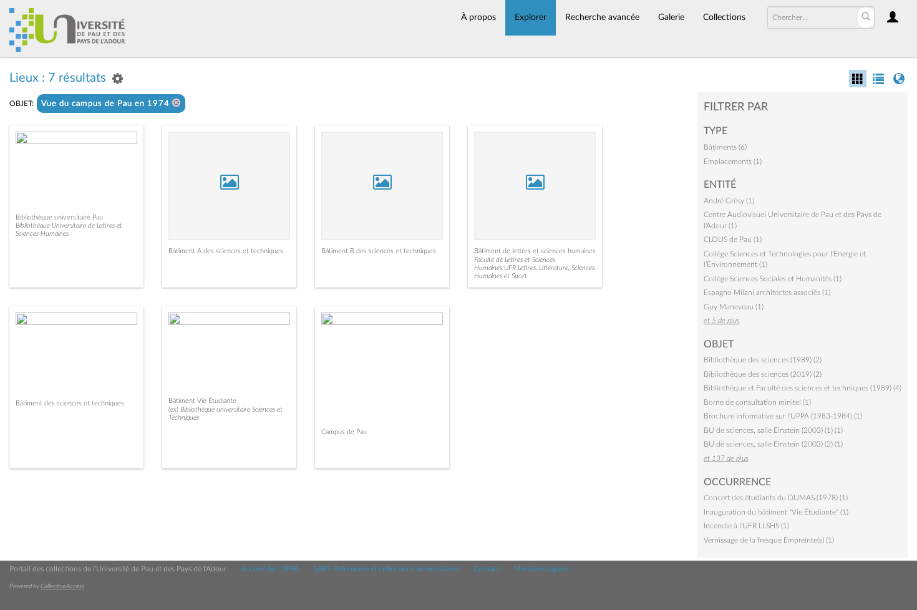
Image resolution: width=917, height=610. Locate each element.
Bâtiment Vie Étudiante (202, 400)
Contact (486, 569)
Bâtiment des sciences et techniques (70, 403)
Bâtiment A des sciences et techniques (225, 251)
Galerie (671, 17)
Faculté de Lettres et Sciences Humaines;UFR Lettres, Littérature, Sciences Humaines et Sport (534, 267)
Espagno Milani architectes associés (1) (767, 292)
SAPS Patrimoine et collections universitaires (386, 569)
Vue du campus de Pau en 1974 (106, 104)
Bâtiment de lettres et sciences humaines (535, 251)
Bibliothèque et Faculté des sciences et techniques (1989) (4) (802, 388)
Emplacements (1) (733, 161)
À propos (478, 17)
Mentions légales (541, 569)
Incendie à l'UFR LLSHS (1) (746, 526)
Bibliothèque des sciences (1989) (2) (763, 360)
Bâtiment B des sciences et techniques (378, 251)
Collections (724, 17)
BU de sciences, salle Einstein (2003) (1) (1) (773, 430)
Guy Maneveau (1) (734, 307)
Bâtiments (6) (725, 147)
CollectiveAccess (62, 586)
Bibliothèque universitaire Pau (59, 217)
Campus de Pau (344, 431)
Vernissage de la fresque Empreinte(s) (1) (769, 540)
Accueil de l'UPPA (270, 569)
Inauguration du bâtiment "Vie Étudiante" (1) (776, 512)
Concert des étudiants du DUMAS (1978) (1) (776, 497)
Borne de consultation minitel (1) (757, 402)
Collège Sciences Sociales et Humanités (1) (773, 279)
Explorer (530, 17)
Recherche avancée (602, 17)
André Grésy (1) (729, 201)
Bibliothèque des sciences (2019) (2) (763, 374)
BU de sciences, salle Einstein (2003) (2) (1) (773, 444)
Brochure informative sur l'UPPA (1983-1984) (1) (783, 416)
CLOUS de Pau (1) (733, 239)
